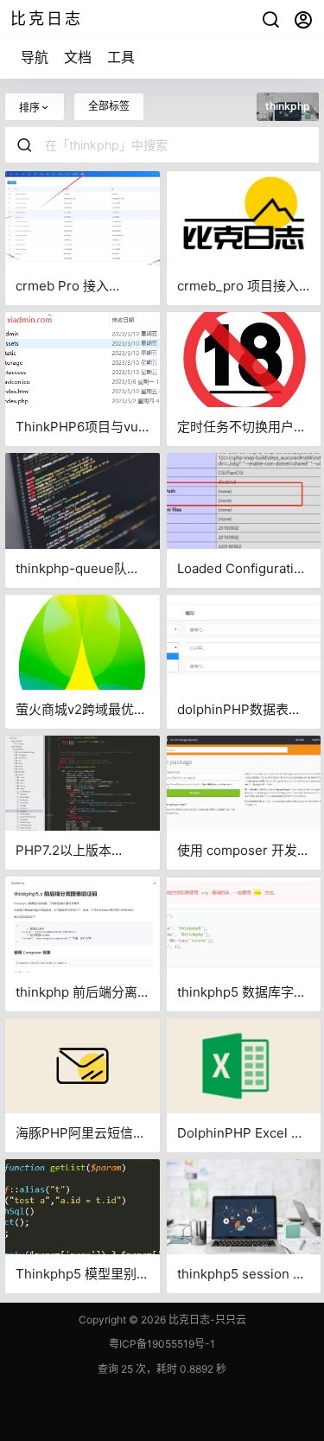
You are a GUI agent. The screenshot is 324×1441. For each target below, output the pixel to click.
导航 (34, 57)
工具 (121, 57)
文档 (78, 57)
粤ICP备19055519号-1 (162, 1343)
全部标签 (109, 105)
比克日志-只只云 (206, 1319)
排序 (29, 107)
